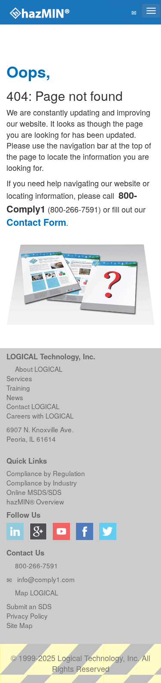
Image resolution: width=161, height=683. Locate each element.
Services (19, 378)
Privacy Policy (27, 615)
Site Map (19, 625)
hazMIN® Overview (35, 501)
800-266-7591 (35, 565)
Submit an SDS (29, 606)
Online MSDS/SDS (33, 492)
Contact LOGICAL (33, 406)
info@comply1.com (46, 579)
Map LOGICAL (35, 592)
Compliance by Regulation (45, 473)
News (14, 397)
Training (18, 387)
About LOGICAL (37, 368)
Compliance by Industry (41, 482)
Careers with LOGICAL (40, 415)
